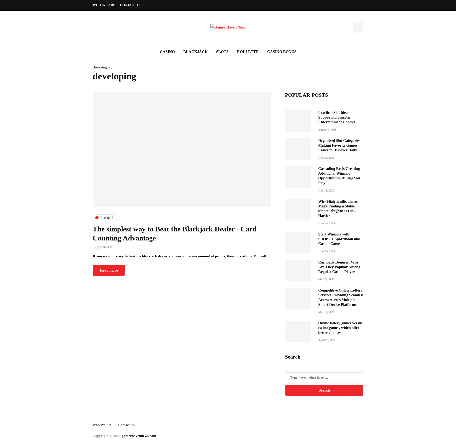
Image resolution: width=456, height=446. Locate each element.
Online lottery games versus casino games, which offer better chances (340, 328)
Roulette (248, 52)
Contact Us (130, 5)
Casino (167, 52)
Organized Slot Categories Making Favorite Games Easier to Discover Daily (339, 145)
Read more (109, 270)
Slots (222, 52)
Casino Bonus (281, 52)
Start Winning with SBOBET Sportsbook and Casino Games (339, 239)
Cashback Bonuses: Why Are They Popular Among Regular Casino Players (339, 267)
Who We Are (104, 5)
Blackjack (195, 52)
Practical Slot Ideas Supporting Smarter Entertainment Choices (336, 117)
